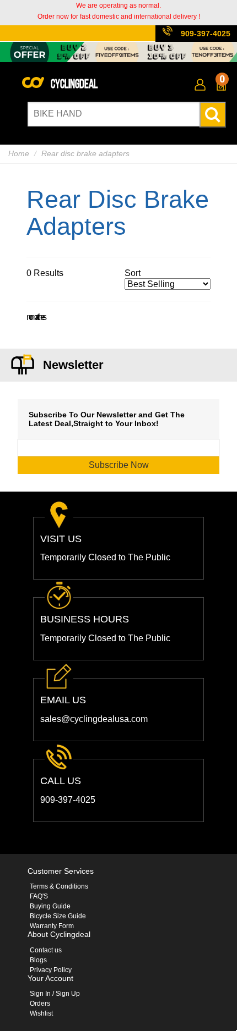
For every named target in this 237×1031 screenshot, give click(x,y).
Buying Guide (50, 906)
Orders (40, 1003)
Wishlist (41, 1013)
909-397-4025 (205, 33)
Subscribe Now (119, 465)
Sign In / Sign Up (55, 993)
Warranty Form (52, 926)
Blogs (38, 960)
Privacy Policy (51, 970)
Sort (133, 273)
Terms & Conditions (59, 886)
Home (18, 153)
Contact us (46, 950)
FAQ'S (39, 896)
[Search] (213, 115)
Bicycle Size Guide (58, 916)
